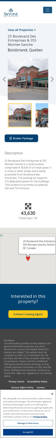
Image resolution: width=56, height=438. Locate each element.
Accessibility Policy (37, 381)
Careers (41, 387)
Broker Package (22, 138)
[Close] (52, 393)
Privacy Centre (16, 381)
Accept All (28, 432)
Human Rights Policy (22, 387)
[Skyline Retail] (11, 12)
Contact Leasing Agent (28, 314)
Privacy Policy (40, 416)
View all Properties (21, 30)
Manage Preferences (28, 423)
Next (52, 79)
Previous (4, 79)
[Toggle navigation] (47, 10)
